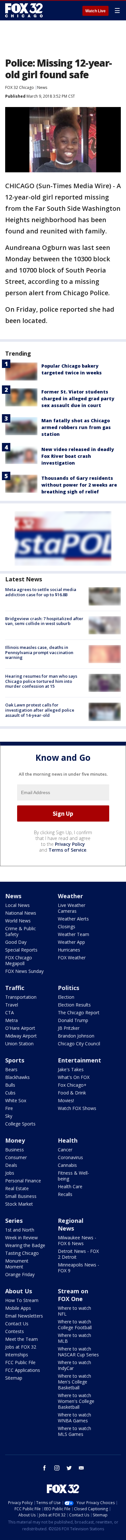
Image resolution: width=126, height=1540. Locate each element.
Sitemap (13, 1378)
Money (15, 1140)
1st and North (19, 1230)
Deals (11, 1165)
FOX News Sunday (24, 971)
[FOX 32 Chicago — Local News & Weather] (24, 10)
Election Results (74, 1005)
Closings (66, 926)
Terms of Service (67, 850)
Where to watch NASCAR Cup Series (78, 1352)
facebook (44, 1468)
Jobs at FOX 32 (20, 1347)
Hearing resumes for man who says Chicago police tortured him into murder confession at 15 (41, 681)
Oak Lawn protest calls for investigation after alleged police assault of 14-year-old (39, 710)
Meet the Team (21, 1339)
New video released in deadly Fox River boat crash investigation (77, 456)
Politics (68, 988)
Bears (11, 1069)
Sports (14, 1060)
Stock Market (19, 1204)
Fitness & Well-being (73, 1176)
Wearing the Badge (25, 1245)
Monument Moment (16, 1264)
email (81, 1468)
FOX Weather (72, 957)
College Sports (20, 1124)
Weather (70, 896)
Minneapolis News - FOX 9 (78, 1268)
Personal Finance (23, 1181)
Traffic (14, 988)
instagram (57, 1468)
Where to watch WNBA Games (74, 1418)
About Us (18, 1291)
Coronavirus (70, 1157)
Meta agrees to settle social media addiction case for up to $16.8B (40, 592)
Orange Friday (20, 1274)
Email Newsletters (24, 1316)
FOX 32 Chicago (19, 87)
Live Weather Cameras (71, 908)
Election (66, 997)
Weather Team (73, 934)
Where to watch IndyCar (74, 1365)
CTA (9, 1012)
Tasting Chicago (22, 1253)
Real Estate (17, 1188)
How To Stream (21, 1300)
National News (20, 913)
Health (68, 1140)
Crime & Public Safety (20, 931)
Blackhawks (17, 1077)
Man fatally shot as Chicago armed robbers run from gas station (76, 427)
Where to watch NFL (74, 1311)
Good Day (15, 942)
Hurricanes (69, 950)
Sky (8, 1116)
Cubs (10, 1093)
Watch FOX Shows (77, 1108)
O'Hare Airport (20, 1028)
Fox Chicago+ (72, 1085)
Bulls (10, 1085)
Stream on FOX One (73, 1295)
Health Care (70, 1186)
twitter (69, 1468)
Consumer (16, 1157)
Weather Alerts (73, 919)
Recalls (65, 1194)
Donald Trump (73, 1020)
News (42, 87)
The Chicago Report (79, 1012)
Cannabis (67, 1165)
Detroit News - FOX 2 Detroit (78, 1254)
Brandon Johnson (76, 1036)
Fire (9, 1108)
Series (14, 1220)
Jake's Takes (71, 1069)
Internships (16, 1355)
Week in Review (21, 1237)
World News (18, 921)
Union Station (19, 1043)
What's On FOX (73, 1077)
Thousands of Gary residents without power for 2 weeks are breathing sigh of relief (79, 485)
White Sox (15, 1100)
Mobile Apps (18, 1308)
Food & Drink (72, 1093)
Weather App (71, 942)
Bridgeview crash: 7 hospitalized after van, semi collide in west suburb (44, 621)
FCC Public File (20, 1362)
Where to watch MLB (74, 1338)
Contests (14, 1331)
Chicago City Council (79, 1043)
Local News (17, 905)
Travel (11, 1005)
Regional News (70, 1224)
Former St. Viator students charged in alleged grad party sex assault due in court (77, 398)
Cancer (65, 1150)
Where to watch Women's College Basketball (76, 1401)
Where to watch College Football (75, 1324)
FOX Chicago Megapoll (18, 960)
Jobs (9, 1173)
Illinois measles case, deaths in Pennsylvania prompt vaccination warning (39, 652)
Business (14, 1150)
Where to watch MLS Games (74, 1431)
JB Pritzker (68, 1028)
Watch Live (95, 11)
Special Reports (21, 950)
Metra (11, 1020)
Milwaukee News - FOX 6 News (77, 1240)
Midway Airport (21, 1036)
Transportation (21, 997)
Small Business (21, 1196)
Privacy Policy (70, 844)
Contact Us (16, 1323)
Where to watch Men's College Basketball (74, 1382)
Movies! (66, 1100)
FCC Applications (22, 1370)
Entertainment (79, 1060)
